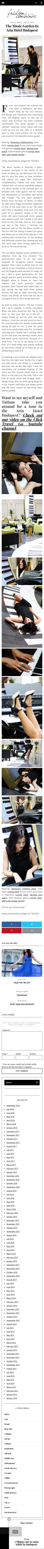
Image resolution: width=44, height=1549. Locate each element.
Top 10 (7, 1502)
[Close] (9, 1519)
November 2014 (13, 1268)
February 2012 (12, 1391)
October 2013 (12, 1317)
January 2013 (12, 1350)
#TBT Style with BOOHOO (22, 1002)
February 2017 (12, 1168)
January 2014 (12, 1305)
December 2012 (13, 1354)
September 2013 (13, 1320)
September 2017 (13, 1142)
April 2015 (11, 1250)
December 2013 (13, 1309)
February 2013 (12, 1346)
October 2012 (12, 1361)
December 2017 (13, 1131)
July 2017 (10, 1150)
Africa (6, 1414)
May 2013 (10, 1335)
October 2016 (12, 1183)
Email (19, 1054)
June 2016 (10, 1198)
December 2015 (13, 1220)
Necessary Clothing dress (21, 142)
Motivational (9, 1463)
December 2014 (13, 1265)
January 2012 (12, 1394)
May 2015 (10, 1246)
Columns (8, 1434)
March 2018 (11, 1124)
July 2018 (10, 1109)
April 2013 (11, 1339)
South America (10, 1493)
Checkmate (22, 993)
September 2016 (13, 1187)
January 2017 (12, 1172)
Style (6, 1497)
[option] (22, 966)
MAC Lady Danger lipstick (13, 154)
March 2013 (11, 1343)
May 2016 (10, 1202)
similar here (13, 145)
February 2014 (12, 1302)
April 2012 (11, 1383)
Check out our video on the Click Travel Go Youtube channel (22, 421)
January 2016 (12, 1217)
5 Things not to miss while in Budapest (26, 1543)
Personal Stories (11, 1483)
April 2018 (11, 1120)
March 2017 (11, 1165)
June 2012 (10, 1376)
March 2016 (11, 1209)
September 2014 (13, 1276)
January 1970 (12, 1398)
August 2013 (12, 1324)
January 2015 (12, 1261)
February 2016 (12, 1213)
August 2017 (12, 1146)
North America (10, 1468)
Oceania (7, 1473)
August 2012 (12, 1368)
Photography (9, 1488)
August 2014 (12, 1280)
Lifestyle (7, 1453)
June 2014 (10, 1287)
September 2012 (13, 1365)
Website (33, 1054)
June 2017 (10, 1154)
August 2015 (12, 1235)
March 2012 (11, 1387)
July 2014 (10, 1283)
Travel (7, 1507)
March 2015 (11, 1254)
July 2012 (10, 1372)
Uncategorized (10, 1512)
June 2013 (10, 1331)
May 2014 (10, 1291)
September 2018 (13, 1105)
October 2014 (12, 1272)
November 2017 (13, 1135)
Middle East (9, 1458)
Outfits (19, 22)
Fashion (7, 1444)
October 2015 (12, 1228)
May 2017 (10, 1157)
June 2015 (10, 1242)
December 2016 (13, 1176)
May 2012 (10, 1380)
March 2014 (11, 1298)
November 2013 (13, 1313)
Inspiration (8, 1448)
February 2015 (12, 1257)
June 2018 (10, 1113)
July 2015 (10, 1239)
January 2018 (12, 1128)
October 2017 (12, 1139)
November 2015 (13, 1224)
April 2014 (11, 1294)
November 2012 (13, 1357)
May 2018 (10, 1116)
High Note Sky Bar (22, 982)
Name (5, 1054)
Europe (13, 22)
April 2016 (11, 1205)
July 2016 (10, 1194)
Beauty (7, 1424)
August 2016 (12, 1191)
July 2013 (10, 1328)
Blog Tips (8, 1429)
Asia (6, 1419)
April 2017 (11, 1161)
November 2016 (13, 1179)
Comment (6, 1030)
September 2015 (13, 1231)
